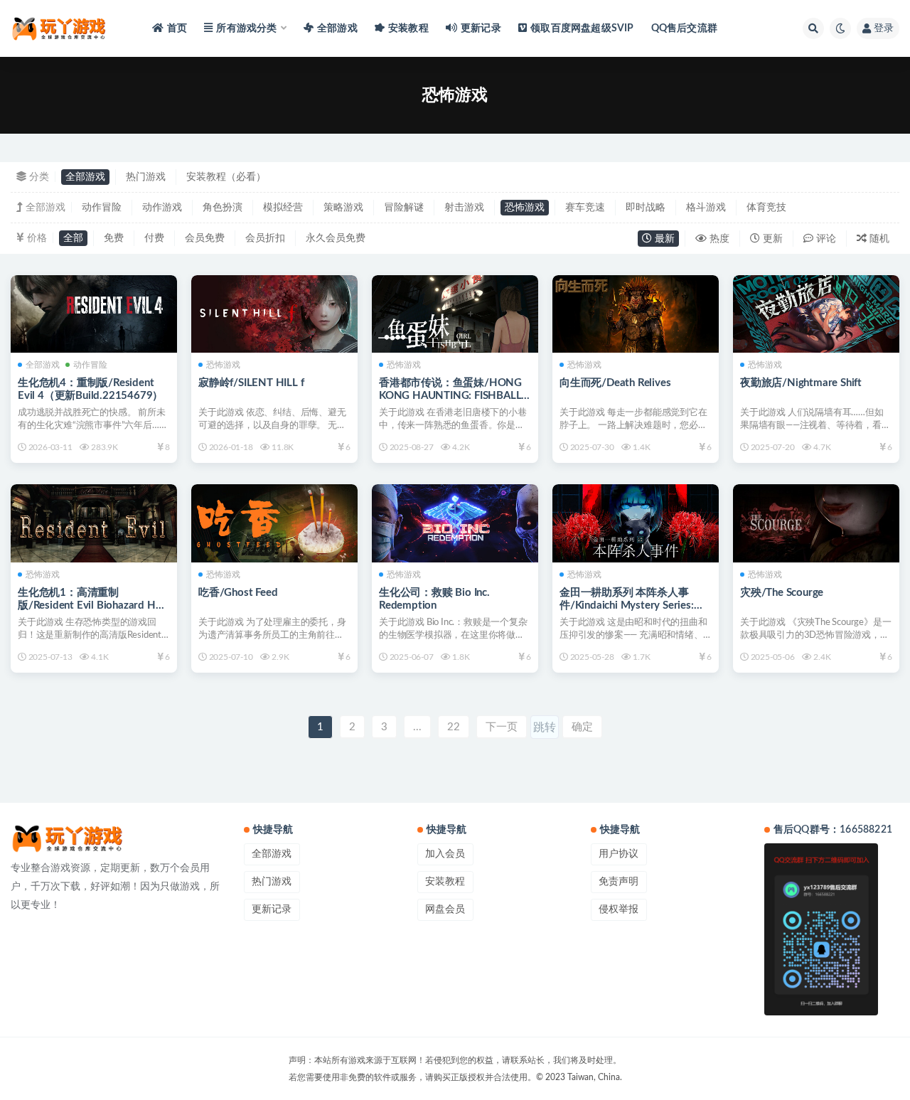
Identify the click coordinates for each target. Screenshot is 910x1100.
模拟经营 (283, 208)
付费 (154, 238)
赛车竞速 (585, 208)
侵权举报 (618, 909)
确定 (582, 727)
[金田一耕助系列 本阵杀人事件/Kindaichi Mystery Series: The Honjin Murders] (635, 523)
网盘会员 (445, 909)
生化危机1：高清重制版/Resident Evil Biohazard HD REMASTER (90, 605)
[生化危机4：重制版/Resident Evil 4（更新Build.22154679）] (94, 314)
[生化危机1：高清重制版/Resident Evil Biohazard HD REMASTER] (94, 523)
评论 (824, 239)
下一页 (502, 727)
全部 (73, 238)
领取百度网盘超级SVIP (581, 28)
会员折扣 (265, 238)
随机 (878, 239)
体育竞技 (766, 208)
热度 (718, 239)
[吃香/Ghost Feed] (274, 523)
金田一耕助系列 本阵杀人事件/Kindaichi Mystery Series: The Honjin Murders (627, 605)
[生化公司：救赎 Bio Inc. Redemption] (455, 523)
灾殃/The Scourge (781, 592)
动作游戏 (162, 208)
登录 (884, 28)
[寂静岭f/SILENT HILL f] (274, 314)
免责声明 (618, 882)
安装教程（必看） (226, 177)
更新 (771, 239)
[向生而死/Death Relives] (635, 314)
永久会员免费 (335, 238)
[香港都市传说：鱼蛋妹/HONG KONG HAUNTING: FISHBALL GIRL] (455, 314)
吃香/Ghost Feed (237, 592)
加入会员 (445, 854)
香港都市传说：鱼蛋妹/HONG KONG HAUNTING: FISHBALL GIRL (450, 396)
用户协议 (618, 854)
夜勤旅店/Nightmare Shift (801, 383)
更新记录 (481, 28)
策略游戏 (343, 208)
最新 (663, 239)
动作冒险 (102, 208)
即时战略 (645, 208)
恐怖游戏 (525, 208)
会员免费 (205, 238)
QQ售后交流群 (684, 28)
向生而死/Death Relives (615, 383)
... (417, 727)
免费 (114, 238)
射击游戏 (464, 208)
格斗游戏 (706, 208)
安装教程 (408, 28)
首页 (177, 28)
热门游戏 (146, 177)
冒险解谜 (404, 208)
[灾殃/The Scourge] (816, 523)
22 (453, 727)
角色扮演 (222, 208)
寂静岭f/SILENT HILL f (251, 383)
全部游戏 (337, 28)
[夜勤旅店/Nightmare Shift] (816, 314)
